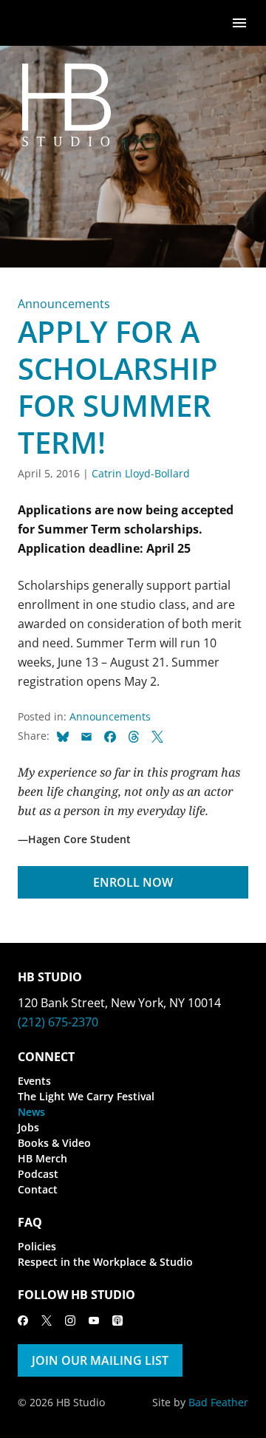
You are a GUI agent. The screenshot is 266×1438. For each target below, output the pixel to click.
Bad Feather (218, 1402)
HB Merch (42, 1158)
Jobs (28, 1127)
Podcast (38, 1174)
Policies (37, 1246)
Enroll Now (133, 882)
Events (34, 1081)
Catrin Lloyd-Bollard (141, 473)
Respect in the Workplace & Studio (105, 1262)
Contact (38, 1189)
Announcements (64, 304)
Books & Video (54, 1143)
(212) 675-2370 (58, 1022)
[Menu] (239, 22)
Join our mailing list (100, 1360)
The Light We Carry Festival (86, 1096)
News (31, 1112)
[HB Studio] (32, 23)
